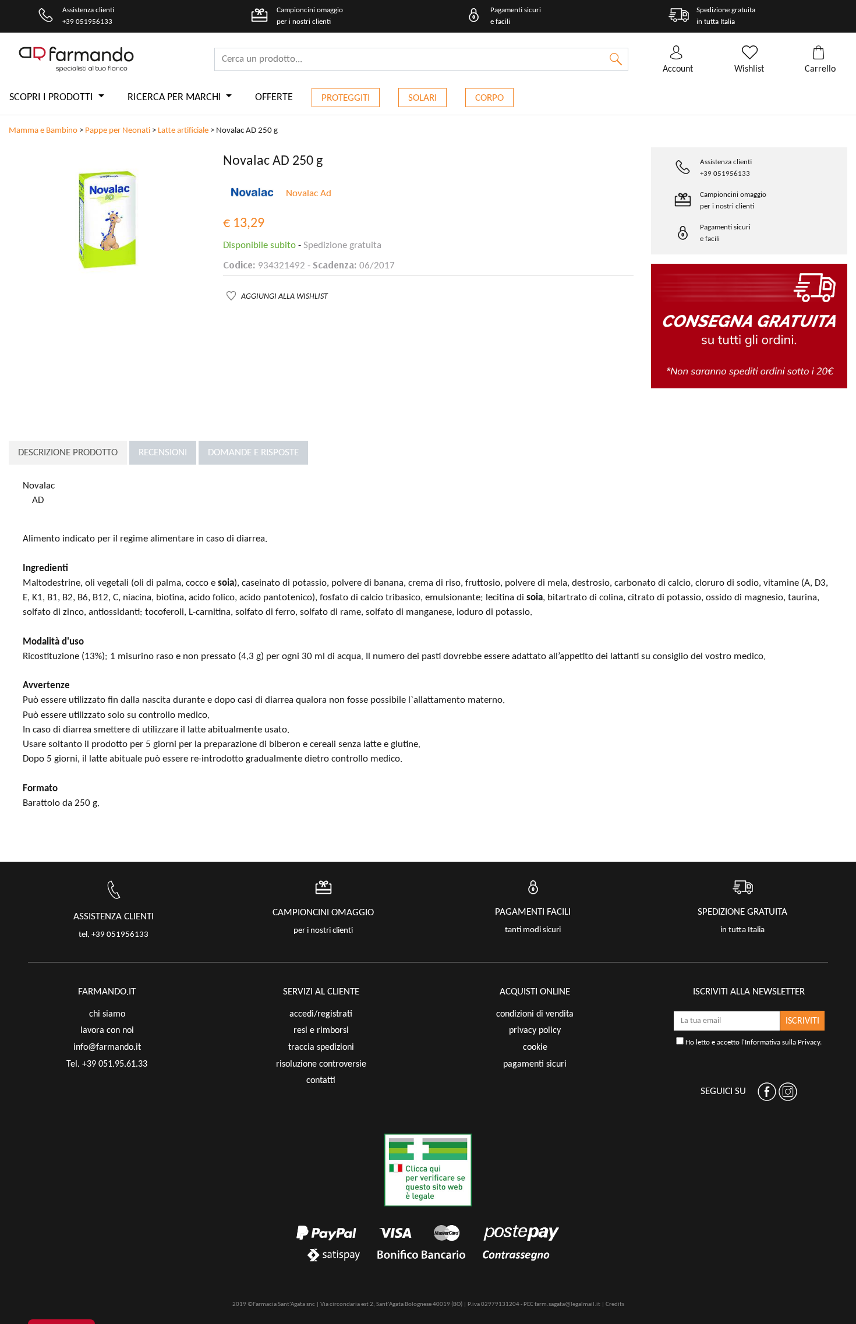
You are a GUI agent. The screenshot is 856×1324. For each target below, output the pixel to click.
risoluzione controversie (321, 1064)
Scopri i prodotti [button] (52, 97)
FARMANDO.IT (107, 992)
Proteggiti (345, 98)
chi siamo (107, 1014)
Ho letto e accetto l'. (753, 1042)
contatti (320, 1080)
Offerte (274, 97)
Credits (615, 1304)
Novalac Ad (308, 194)
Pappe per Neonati (117, 130)
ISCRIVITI (802, 1021)
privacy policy (535, 1030)
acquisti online (535, 992)
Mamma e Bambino (43, 130)
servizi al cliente (321, 992)
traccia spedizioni (321, 1047)
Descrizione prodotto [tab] (68, 453)
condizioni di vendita (535, 1014)
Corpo (489, 98)
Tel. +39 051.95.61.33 (106, 1064)
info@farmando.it (107, 1047)
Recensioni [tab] (163, 453)
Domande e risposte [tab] (253, 453)
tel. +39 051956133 (113, 934)
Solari (422, 98)
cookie (535, 1047)
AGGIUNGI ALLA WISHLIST (284, 296)
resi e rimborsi (321, 1030)
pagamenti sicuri (535, 1064)
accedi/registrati (320, 1014)
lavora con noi (107, 1030)
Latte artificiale (183, 130)
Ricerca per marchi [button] (176, 97)
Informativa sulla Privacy (782, 1042)
